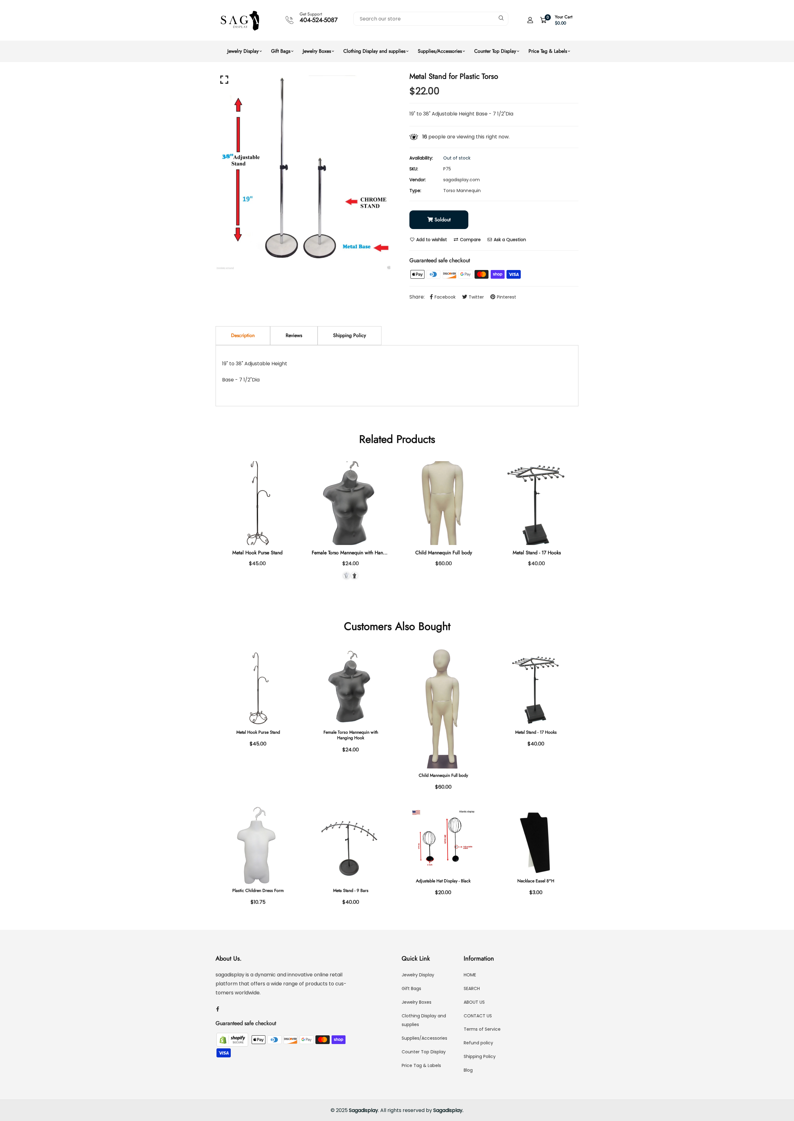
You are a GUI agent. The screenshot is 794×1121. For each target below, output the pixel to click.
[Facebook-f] (218, 1009)
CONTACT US (478, 1016)
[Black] (354, 575)
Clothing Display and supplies (374, 51)
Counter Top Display (495, 51)
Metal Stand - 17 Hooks (537, 552)
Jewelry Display (243, 51)
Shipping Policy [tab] (349, 335)
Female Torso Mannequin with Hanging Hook (358, 552)
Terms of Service (482, 1029)
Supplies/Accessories (440, 51)
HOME (470, 975)
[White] (346, 575)
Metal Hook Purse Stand (257, 552)
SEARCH (472, 988)
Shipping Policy (480, 1056)
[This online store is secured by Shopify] (233, 1039)
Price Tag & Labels (548, 51)
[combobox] (430, 19)
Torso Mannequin (462, 190)
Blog (468, 1070)
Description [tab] (243, 335)
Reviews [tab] (294, 335)
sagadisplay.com (461, 180)
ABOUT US (474, 1002)
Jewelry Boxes (317, 51)
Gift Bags (280, 51)
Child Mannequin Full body (443, 552)
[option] (304, 172)
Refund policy (478, 1043)
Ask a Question (509, 239)
